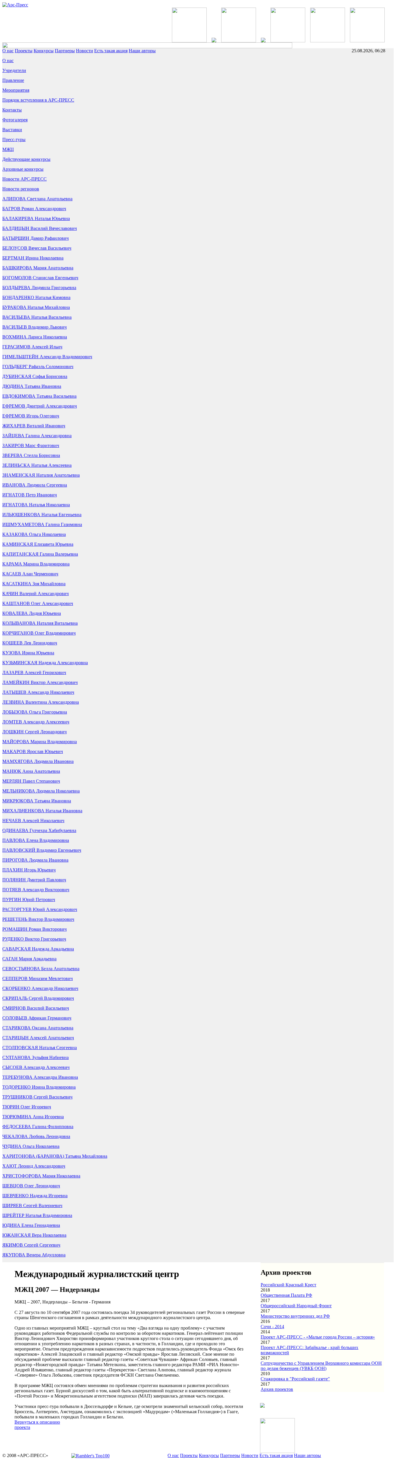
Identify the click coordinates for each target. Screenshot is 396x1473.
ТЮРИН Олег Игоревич (26, 1106)
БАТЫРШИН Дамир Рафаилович (35, 238)
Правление (13, 80)
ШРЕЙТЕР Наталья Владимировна (37, 1215)
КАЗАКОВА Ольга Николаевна (34, 534)
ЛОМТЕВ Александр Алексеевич (35, 721)
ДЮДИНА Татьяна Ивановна (31, 386)
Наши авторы (142, 50)
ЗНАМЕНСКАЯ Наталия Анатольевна (41, 475)
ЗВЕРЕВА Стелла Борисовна (31, 455)
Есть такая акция (111, 50)
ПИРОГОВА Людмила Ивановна (35, 860)
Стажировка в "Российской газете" (295, 1378)
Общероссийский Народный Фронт (296, 1305)
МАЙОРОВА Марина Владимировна (39, 741)
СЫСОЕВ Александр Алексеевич (36, 1067)
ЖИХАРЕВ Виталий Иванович (33, 425)
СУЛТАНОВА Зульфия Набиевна (35, 1057)
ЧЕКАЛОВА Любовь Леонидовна (36, 1136)
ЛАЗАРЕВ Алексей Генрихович (34, 672)
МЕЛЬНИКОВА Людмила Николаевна (41, 790)
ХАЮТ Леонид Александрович (33, 1166)
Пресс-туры (14, 139)
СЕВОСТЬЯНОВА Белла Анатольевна (40, 968)
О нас (8, 50)
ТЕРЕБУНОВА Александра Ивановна (40, 1077)
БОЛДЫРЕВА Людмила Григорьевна (39, 287)
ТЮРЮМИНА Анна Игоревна (33, 1116)
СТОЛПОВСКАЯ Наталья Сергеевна (39, 1047)
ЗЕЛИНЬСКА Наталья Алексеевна (37, 465)
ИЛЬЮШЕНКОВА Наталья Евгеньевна (41, 514)
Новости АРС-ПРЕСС (24, 179)
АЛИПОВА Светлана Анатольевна (37, 198)
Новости (84, 50)
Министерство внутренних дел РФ (295, 1316)
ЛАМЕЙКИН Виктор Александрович (40, 682)
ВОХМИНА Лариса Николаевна (34, 336)
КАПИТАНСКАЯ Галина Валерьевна (40, 554)
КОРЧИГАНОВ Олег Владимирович (39, 633)
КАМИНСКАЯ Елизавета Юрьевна (37, 544)
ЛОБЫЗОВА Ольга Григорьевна (34, 712)
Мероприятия (15, 90)
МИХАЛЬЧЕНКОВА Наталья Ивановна (42, 810)
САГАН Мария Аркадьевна (29, 958)
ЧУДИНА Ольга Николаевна (30, 1146)
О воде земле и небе (187, 1465)
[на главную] (15, 4)
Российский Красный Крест (288, 1284)
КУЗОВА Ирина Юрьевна (28, 652)
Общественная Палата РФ (286, 1295)
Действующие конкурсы (26, 159)
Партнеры (65, 50)
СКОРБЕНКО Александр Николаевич (40, 988)
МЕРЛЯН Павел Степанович (31, 781)
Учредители (14, 70)
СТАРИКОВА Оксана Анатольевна (37, 1027)
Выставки (12, 129)
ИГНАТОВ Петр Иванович (29, 494)
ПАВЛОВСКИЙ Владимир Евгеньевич (41, 850)
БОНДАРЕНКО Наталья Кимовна (36, 297)
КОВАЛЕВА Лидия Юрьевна (31, 613)
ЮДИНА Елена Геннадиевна (31, 1225)
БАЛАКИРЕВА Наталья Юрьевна (36, 218)
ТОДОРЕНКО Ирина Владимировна (39, 1087)
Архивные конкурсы (22, 169)
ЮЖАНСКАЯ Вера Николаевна (34, 1235)
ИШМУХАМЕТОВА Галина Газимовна (42, 524)
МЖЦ (8, 149)
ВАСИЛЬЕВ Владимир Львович (34, 327)
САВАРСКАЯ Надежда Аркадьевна (38, 948)
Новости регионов (20, 188)
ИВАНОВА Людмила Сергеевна (34, 484)
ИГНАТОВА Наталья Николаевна (36, 504)
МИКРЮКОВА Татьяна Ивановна (36, 800)
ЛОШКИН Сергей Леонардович (34, 731)
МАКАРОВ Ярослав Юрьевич (32, 751)
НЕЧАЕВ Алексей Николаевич (33, 820)
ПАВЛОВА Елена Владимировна (35, 840)
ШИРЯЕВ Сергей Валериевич (32, 1205)
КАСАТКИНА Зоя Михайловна (34, 583)
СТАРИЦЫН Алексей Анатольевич (38, 1037)
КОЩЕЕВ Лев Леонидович (29, 642)
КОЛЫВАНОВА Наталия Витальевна (40, 623)
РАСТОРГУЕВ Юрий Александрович (39, 909)
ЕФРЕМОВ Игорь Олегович (30, 415)
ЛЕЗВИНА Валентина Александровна (40, 702)
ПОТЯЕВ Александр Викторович (35, 889)
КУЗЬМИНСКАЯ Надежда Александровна (45, 662)
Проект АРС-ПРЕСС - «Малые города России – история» (318, 1337)
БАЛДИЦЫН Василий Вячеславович (39, 228)
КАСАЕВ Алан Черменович (30, 573)
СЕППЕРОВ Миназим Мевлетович (37, 978)
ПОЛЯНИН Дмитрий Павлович (34, 879)
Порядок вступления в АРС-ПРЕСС (38, 100)
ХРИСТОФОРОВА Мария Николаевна (41, 1175)
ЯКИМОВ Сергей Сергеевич (31, 1244)
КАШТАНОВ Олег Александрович (37, 603)
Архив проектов (277, 1389)
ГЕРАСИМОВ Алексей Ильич (32, 346)
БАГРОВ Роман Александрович (34, 208)
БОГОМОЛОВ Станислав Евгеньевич (40, 277)
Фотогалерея (15, 119)
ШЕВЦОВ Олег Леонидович (31, 1185)
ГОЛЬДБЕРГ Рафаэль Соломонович (37, 366)
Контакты (12, 109)
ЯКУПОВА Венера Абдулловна (34, 1254)
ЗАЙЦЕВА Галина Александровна (37, 435)
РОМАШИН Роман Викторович (34, 929)
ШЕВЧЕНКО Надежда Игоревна (35, 1195)
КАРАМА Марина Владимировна (36, 563)
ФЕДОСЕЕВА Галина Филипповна (37, 1126)
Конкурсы (44, 50)
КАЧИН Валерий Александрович (35, 593)
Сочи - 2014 (272, 1326)
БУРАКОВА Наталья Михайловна (36, 307)
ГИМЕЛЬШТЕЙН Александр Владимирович (47, 356)
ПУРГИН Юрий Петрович (28, 899)
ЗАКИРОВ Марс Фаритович (30, 445)
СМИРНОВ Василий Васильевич (35, 1008)
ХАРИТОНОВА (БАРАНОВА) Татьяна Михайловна (54, 1156)
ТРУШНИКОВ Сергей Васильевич (37, 1096)
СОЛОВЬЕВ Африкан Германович (36, 1017)
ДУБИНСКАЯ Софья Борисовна (34, 376)
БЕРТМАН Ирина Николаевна (32, 257)
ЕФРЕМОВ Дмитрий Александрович (39, 406)
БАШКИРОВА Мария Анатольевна (37, 267)
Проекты (23, 50)
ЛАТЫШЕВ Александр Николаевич (38, 692)
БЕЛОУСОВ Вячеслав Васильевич (36, 248)
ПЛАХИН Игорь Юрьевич (29, 869)
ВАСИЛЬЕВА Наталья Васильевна (37, 317)
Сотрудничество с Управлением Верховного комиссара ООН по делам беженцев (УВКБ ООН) (321, 1366)
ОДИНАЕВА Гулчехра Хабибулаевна (39, 830)
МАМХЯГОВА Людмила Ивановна (38, 761)
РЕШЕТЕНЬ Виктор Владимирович (38, 919)
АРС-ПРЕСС (153, 1465)
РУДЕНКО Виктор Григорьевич (34, 939)
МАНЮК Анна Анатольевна (31, 771)
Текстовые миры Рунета (232, 1465)
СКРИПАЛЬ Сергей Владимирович (38, 998)
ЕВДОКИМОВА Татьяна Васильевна (39, 396)
